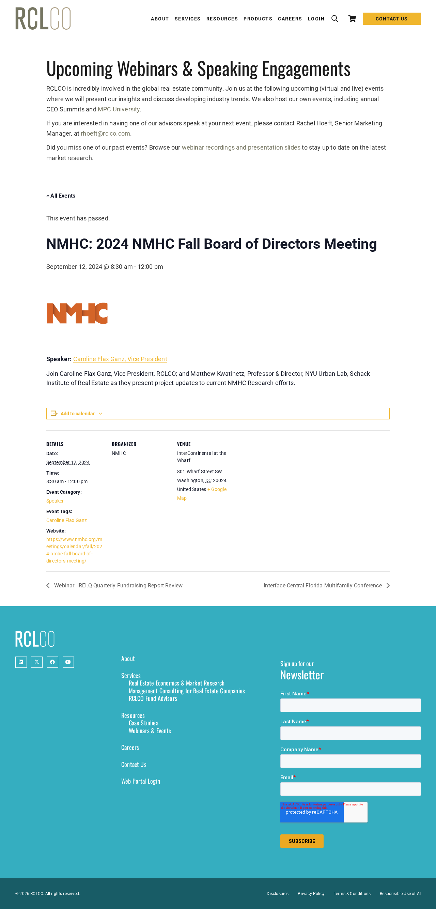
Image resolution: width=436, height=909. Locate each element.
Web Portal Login (140, 780)
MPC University (119, 109)
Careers (130, 747)
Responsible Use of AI (400, 893)
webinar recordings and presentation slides (241, 147)
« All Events (60, 195)
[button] (334, 18)
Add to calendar (78, 413)
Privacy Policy (311, 893)
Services (131, 675)
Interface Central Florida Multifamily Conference (323, 585)
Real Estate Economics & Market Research (177, 682)
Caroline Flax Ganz (66, 520)
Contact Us (133, 764)
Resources (133, 715)
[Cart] (352, 18)
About (128, 658)
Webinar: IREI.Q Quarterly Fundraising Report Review (118, 585)
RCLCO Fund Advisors (153, 698)
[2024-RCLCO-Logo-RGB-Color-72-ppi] (43, 19)
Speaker (55, 501)
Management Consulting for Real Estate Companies (187, 690)
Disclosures (278, 893)
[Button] (21, 662)
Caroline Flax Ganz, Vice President (120, 359)
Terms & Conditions (352, 893)
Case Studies (143, 722)
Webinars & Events (150, 730)
